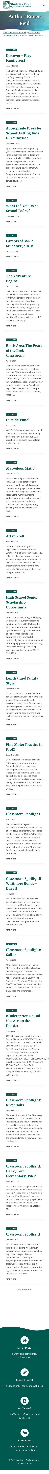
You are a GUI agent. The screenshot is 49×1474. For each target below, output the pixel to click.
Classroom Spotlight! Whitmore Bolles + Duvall (23, 884)
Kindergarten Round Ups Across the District (23, 1021)
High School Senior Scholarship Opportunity (22, 602)
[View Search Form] (43, 5)
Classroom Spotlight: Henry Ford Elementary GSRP (23, 1171)
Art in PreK (15, 536)
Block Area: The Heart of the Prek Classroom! (24, 351)
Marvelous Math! (20, 468)
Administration (25, 1463)
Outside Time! (17, 420)
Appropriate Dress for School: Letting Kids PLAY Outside (23, 133)
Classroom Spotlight (23, 814)
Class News (11, 50)
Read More (12, 108)
